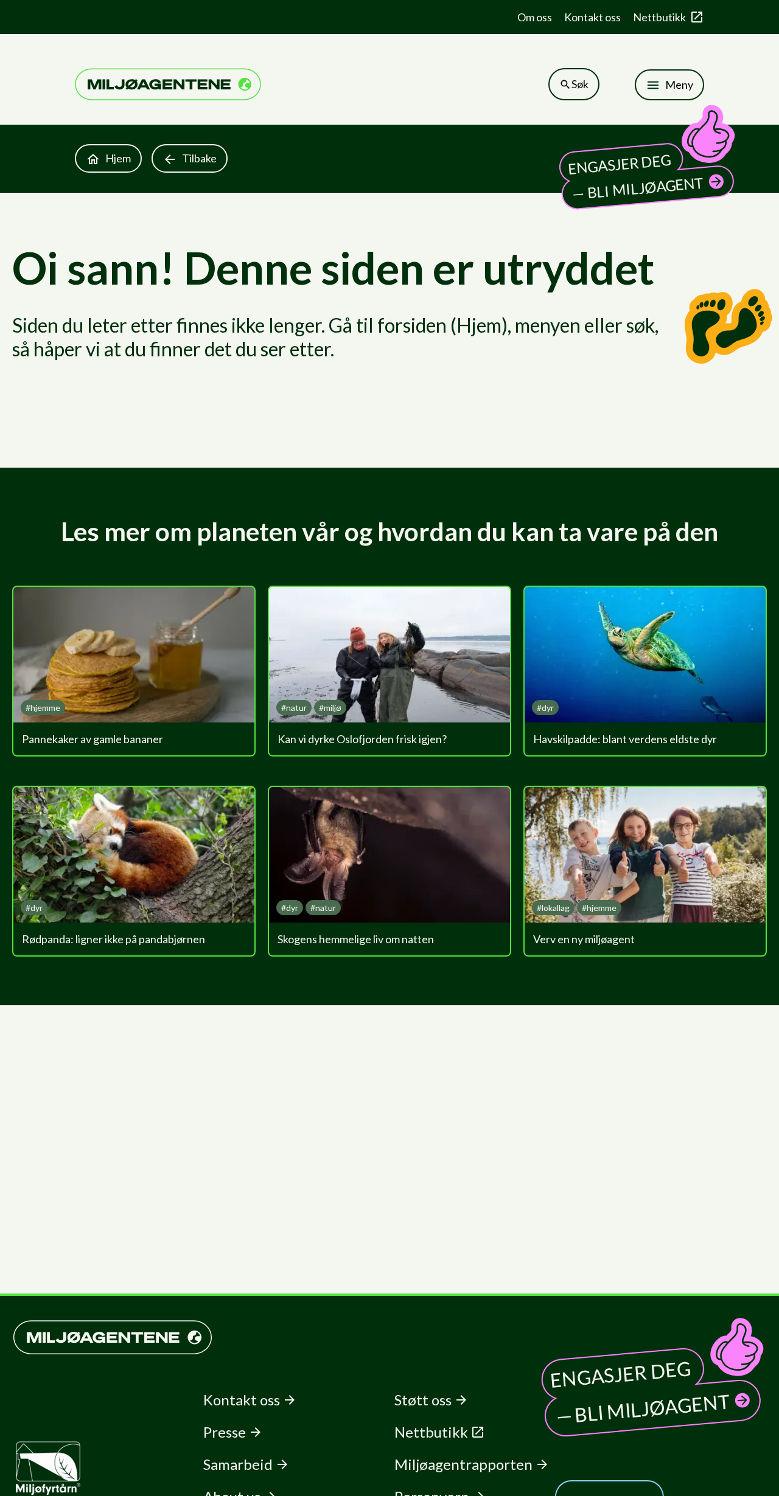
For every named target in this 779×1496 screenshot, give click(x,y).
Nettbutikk (659, 17)
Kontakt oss (592, 17)
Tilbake (199, 158)
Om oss (534, 17)
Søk (580, 84)
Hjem (118, 158)
